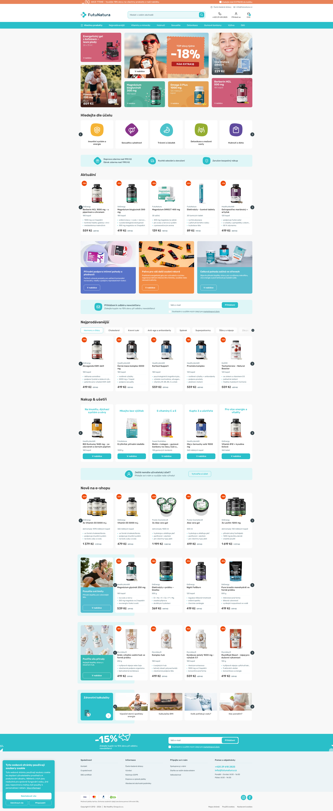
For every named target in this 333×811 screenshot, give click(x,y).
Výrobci (128, 770)
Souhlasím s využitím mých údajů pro (196, 311)
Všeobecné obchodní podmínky (138, 783)
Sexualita (175, 25)
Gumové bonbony (213, 25)
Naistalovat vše (28, 796)
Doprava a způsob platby (135, 779)
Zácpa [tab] (245, 330)
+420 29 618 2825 (225, 766)
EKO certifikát (86, 775)
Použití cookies (228, 807)
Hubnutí (161, 25)
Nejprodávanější (117, 25)
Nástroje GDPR (131, 775)
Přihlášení (230, 305)
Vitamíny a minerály (140, 25)
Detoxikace (192, 25)
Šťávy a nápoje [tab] (226, 330)
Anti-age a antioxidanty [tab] (159, 330)
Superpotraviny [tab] (203, 330)
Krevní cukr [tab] (133, 330)
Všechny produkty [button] (93, 25)
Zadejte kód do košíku (237, 2)
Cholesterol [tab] (114, 330)
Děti (243, 25)
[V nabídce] (101, 47)
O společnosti (86, 770)
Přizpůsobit (40, 803)
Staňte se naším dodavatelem (182, 770)
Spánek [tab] (183, 330)
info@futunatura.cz (244, 7)
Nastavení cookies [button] (244, 807)
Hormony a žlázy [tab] (92, 330)
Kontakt (84, 766)
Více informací (34, 788)
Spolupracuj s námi (178, 766)
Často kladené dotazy (222, 7)
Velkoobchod (175, 775)
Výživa (231, 25)
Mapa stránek (214, 807)
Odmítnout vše (16, 803)
